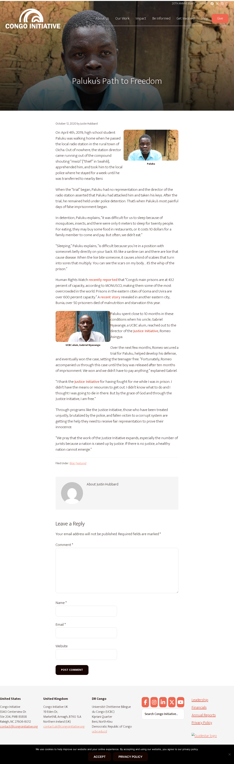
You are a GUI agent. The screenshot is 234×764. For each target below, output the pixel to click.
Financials (199, 707)
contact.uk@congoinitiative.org (64, 726)
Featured (81, 463)
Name (61, 603)
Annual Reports (204, 715)
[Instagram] (154, 702)
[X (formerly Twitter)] (172, 702)
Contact (202, 3)
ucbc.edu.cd (99, 731)
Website (62, 646)
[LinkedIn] (163, 702)
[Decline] (229, 754)
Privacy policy (130, 757)
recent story (110, 297)
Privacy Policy (202, 722)
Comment (64, 545)
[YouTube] (180, 702)
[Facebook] (145, 702)
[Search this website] (227, 4)
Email (61, 625)
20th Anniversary (183, 3)
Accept (100, 757)
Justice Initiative (145, 331)
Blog (72, 463)
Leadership (200, 700)
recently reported (103, 280)
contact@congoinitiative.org (19, 726)
